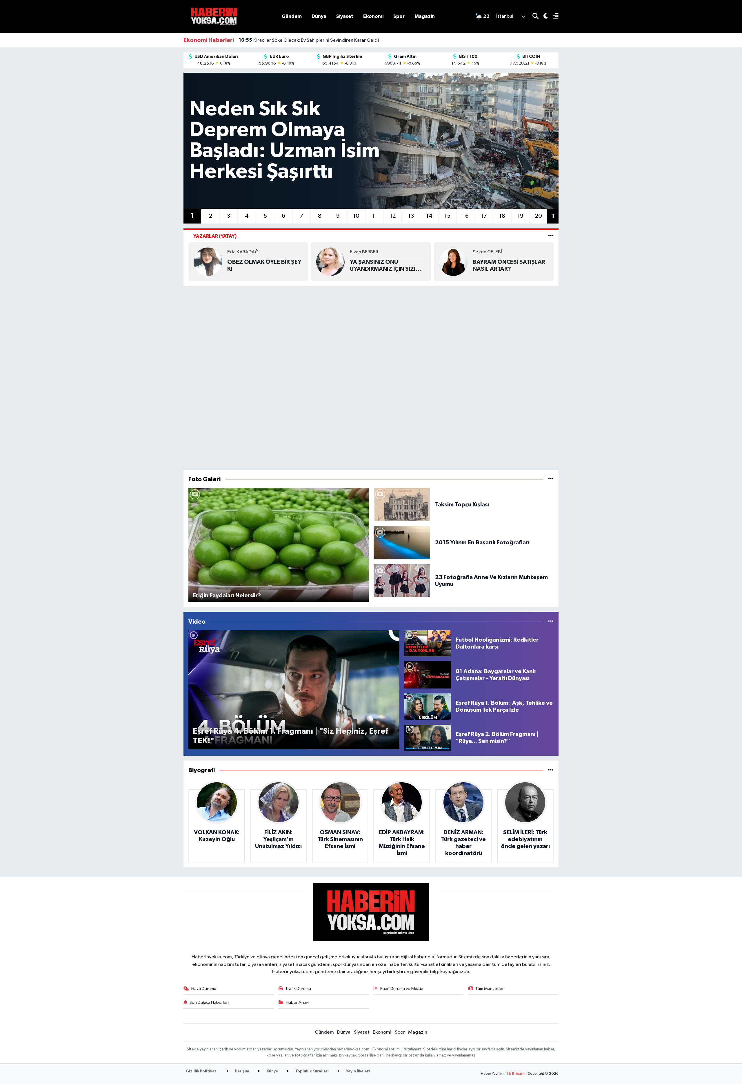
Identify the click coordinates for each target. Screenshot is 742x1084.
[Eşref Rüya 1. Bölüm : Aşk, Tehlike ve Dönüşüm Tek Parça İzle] (427, 706)
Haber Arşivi (297, 1002)
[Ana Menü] (553, 16)
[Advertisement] (371, 378)
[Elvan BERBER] (330, 261)
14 (429, 216)
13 (411, 216)
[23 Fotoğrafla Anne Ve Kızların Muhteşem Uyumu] (402, 580)
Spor (399, 16)
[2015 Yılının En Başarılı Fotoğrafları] (402, 542)
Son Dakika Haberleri (209, 1002)
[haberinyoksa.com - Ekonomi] (213, 16)
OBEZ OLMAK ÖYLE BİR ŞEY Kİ (264, 265)
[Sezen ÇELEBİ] (453, 261)
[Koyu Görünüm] (543, 16)
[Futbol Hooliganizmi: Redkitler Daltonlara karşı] (427, 643)
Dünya (319, 16)
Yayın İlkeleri (357, 1071)
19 (520, 216)
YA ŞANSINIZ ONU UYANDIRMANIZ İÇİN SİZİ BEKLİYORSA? (382, 265)
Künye (272, 1071)
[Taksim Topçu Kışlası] (402, 504)
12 (393, 216)
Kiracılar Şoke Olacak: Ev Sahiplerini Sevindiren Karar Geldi (309, 40)
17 (484, 216)
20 (538, 216)
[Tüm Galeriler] (551, 479)
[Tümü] (551, 770)
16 (466, 216)
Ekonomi (373, 16)
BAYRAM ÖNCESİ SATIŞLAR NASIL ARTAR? (509, 265)
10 (356, 216)
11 (374, 216)
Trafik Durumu (298, 988)
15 (447, 216)
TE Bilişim (515, 1074)
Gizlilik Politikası (202, 1071)
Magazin (424, 16)
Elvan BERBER (364, 252)
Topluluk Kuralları (311, 1071)
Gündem (292, 16)
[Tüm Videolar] (551, 621)
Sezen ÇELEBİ (487, 252)
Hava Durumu (203, 988)
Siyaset (344, 16)
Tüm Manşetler (489, 988)
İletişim (241, 1071)
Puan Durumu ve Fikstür (402, 988)
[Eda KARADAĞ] (207, 261)
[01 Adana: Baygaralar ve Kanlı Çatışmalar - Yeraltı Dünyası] (427, 674)
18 (502, 216)
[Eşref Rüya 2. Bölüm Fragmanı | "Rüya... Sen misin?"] (427, 737)
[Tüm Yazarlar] (551, 236)
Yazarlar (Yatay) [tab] (215, 236)
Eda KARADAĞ (243, 252)
